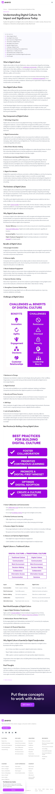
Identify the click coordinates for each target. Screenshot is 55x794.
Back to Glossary (8, 680)
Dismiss (13, 790)
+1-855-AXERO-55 (27, 790)
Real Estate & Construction (34, 756)
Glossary (5, 9)
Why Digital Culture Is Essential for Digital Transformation (19, 54)
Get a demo (26, 704)
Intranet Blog (44, 748)
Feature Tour (4, 741)
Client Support (18, 770)
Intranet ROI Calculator (47, 750)
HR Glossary (44, 756)
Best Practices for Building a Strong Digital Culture (17, 49)
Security (51, 789)
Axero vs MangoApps (6, 773)
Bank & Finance (32, 741)
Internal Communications (20, 743)
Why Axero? (31, 775)
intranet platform (15, 613)
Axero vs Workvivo (5, 779)
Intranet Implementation (20, 773)
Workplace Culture (19, 749)
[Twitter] (3, 732)
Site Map (40, 790)
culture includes (14, 205)
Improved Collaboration (12, 229)
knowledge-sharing (17, 513)
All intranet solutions (19, 753)
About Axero (31, 766)
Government (31, 753)
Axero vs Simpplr (5, 768)
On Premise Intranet (19, 751)
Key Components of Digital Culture (14, 39)
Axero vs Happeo (5, 766)
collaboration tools (13, 507)
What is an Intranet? (46, 741)
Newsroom (31, 768)
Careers (30, 770)
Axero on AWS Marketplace (32, 778)
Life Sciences (31, 749)
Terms (36, 789)
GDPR (43, 789)
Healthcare (31, 745)
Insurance (31, 747)
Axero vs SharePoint (6, 770)
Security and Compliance (7, 745)
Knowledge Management (20, 745)
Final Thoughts (10, 56)
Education (31, 743)
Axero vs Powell (5, 775)
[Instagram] (9, 732)
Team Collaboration (19, 747)
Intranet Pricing (5, 749)
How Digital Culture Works (12, 38)
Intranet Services (18, 768)
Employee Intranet (19, 741)
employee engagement (39, 78)
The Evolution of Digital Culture (13, 41)
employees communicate (30, 67)
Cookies (47, 789)
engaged (8, 239)
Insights (43, 758)
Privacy (39, 789)
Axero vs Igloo (4, 777)
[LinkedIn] (12, 732)
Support (36, 790)
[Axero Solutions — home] (6, 2)
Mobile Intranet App (6, 743)
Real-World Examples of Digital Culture (15, 52)
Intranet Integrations (6, 747)
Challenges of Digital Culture (13, 47)
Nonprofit (31, 751)
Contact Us (31, 773)
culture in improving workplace (30, 615)
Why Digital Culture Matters (13, 43)
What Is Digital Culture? (12, 36)
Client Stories (17, 766)
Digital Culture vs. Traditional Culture (14, 50)
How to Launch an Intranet (47, 746)
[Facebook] (6, 732)
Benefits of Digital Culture (12, 45)
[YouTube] (15, 732)
